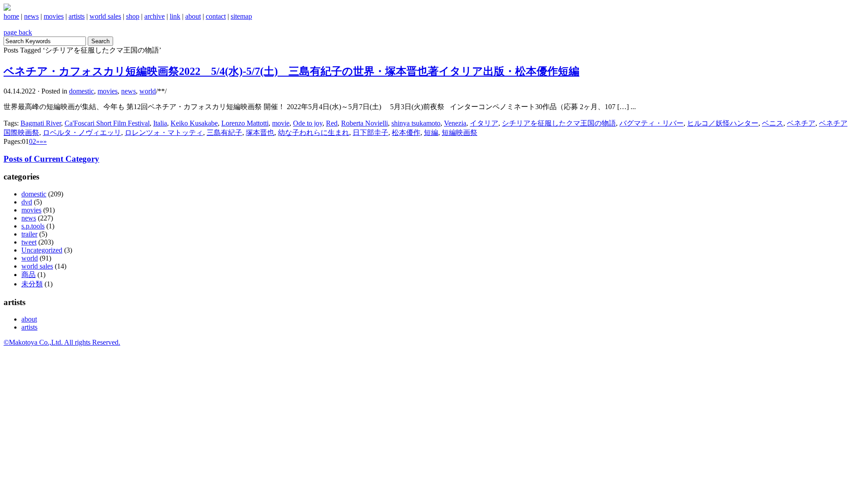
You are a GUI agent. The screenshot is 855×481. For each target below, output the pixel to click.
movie (280, 123)
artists (77, 16)
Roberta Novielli (364, 123)
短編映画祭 (459, 132)
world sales (105, 16)
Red (332, 123)
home (11, 16)
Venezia (455, 123)
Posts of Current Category (51, 158)
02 (32, 141)
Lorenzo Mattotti (245, 123)
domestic (81, 91)
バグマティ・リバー (651, 123)
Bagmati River (40, 123)
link (175, 16)
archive (154, 16)
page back (18, 32)
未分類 (32, 284)
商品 (28, 274)
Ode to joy (307, 123)
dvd (26, 202)
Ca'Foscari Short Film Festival (107, 123)
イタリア (484, 123)
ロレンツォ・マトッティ (164, 132)
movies (54, 16)
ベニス (772, 123)
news (31, 16)
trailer (29, 234)
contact (216, 16)
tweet (29, 242)
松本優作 (406, 132)
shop (132, 16)
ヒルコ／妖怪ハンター (722, 123)
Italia (160, 123)
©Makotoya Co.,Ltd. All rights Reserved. (62, 342)
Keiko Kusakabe (194, 123)
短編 (431, 132)
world (147, 91)
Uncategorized (41, 250)
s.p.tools (33, 226)
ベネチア (801, 123)
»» (43, 141)
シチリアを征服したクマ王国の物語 (559, 123)
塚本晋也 (260, 132)
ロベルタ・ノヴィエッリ (82, 132)
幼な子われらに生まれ (313, 132)
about (193, 16)
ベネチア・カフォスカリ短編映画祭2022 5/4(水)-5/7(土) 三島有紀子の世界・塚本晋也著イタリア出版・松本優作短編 (291, 71)
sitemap (241, 16)
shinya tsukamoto (415, 123)
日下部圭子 (370, 132)
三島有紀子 (224, 132)
